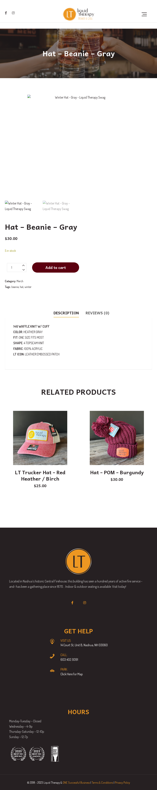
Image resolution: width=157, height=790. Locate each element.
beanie (15, 287)
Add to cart (55, 267)
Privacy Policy (122, 782)
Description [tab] (66, 313)
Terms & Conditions (102, 782)
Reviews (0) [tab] (97, 313)
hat (21, 287)
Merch (20, 281)
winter (28, 287)
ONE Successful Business (76, 782)
